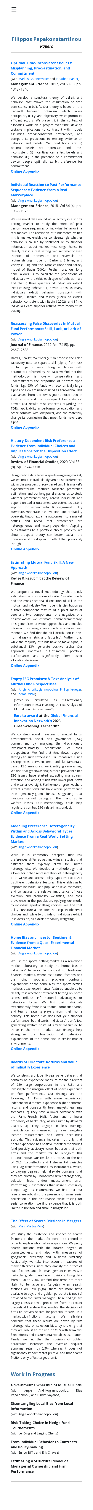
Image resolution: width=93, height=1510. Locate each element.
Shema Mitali (26, 694)
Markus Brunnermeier (33, 79)
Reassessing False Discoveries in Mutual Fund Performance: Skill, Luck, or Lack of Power (46, 328)
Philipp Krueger (70, 689)
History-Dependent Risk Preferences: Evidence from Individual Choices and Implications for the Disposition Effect (44, 445)
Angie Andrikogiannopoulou (37, 200)
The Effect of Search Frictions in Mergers (46, 1220)
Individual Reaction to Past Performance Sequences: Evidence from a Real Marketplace (46, 189)
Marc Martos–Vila (30, 1226)
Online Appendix (25, 171)
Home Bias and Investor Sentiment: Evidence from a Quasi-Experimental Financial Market (42, 942)
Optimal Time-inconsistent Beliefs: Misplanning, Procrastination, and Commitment (41, 68)
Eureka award (26, 715)
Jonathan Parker (67, 79)
